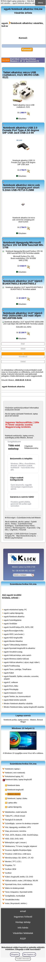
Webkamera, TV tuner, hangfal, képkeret (21, 846)
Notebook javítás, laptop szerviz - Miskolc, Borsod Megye (23, 721)
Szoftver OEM (10, 869)
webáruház (18, 408)
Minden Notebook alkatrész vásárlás (18, 703)
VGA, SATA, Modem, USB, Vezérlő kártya (21, 835)
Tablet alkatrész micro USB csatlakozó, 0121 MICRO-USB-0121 (21, 75)
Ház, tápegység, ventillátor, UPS (18, 827)
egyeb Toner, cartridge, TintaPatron (17, 669)
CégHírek (13, 530)
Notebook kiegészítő (15, 790)
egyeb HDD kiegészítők (13, 638)
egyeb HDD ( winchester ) (14, 634)
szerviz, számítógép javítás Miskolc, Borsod (19, 437)
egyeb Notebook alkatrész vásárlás (25, 3)
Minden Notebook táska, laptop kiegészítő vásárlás (24, 707)
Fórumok (22, 530)
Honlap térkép (23, 922)
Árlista (13, 524)
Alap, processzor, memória (15, 831)
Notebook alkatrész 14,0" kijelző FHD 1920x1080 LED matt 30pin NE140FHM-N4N (22, 316)
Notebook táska (13, 785)
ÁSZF (23, 938)
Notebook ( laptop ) (12, 769)
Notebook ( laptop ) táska (17, 798)
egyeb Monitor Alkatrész (13, 641)
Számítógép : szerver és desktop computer (22, 823)
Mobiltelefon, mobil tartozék (16, 812)
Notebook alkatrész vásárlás (27, 23)
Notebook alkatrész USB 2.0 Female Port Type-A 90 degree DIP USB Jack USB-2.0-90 (21, 130)
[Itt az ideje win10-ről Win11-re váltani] (23, 749)
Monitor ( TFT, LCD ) (13, 862)
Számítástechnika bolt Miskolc (29, 518)
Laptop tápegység (14, 807)
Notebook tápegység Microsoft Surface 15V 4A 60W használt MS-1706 (23, 245)
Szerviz (8, 528)
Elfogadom (15, 954)
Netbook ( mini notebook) (15, 773)
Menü (40, 3)
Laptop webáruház (18, 1)
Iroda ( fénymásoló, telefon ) (16, 903)
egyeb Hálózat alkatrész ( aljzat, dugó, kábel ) (22, 662)
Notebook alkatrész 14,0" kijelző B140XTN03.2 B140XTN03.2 (22, 282)
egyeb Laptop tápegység (13, 613)
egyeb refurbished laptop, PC (15, 610)
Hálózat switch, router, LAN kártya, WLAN (21, 881)
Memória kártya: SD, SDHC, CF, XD (19, 858)
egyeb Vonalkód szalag (13, 652)
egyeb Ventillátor (10, 624)
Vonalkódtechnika (12, 900)
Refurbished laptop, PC (14, 776)
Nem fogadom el (29, 954)
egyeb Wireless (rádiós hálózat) (16, 659)
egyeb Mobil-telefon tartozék (15, 700)
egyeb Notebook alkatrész (14, 617)
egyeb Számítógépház (13, 620)
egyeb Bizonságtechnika (13, 631)
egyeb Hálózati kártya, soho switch (17, 655)
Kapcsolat (31, 528)
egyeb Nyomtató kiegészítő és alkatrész (19, 648)
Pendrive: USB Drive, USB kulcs (18, 854)
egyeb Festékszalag (12, 666)
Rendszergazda (19, 528)
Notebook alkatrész (14, 794)
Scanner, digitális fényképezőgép (18, 850)
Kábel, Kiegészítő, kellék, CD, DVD (19, 877)
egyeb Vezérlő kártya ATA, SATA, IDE (18, 627)
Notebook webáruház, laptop (16, 436)
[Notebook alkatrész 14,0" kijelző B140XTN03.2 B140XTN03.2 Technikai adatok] (23, 289)
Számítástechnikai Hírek (24, 526)
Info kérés (23, 927)
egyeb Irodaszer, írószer (13, 693)
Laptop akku (12, 803)
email (23, 911)
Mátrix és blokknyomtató (14, 888)
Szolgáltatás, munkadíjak (15, 896)
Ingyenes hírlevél (23, 916)
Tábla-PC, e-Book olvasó (15, 816)
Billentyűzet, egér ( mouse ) (16, 842)
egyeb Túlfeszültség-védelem (15, 645)
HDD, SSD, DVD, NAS (14, 839)
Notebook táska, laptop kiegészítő (18, 779)
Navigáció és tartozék (13, 820)
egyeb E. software (11, 682)
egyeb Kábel (9, 673)
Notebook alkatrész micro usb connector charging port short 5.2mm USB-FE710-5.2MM (21, 187)
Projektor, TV (10, 865)
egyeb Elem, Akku (11, 686)
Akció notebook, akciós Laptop (17, 522)
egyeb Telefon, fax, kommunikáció (17, 696)
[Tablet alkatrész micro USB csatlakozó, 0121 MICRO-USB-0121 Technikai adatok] (23, 102)
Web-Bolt (30, 1)
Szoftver (8, 873)
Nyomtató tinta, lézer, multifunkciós (18, 884)
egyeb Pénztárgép (11, 689)
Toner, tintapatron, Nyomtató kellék (18, 892)
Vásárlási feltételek (23, 933)
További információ (23, 959)
